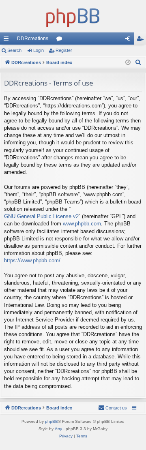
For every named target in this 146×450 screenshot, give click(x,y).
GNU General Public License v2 (41, 216)
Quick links (7, 40)
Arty (58, 428)
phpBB (51, 421)
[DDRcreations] (73, 16)
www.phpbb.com (82, 224)
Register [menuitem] (141, 40)
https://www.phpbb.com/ (32, 260)
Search (14, 50)
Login (38, 50)
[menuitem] (138, 62)
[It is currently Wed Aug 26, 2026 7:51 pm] (128, 62)
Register (64, 50)
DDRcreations (32, 38)
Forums (60, 40)
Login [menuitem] (129, 40)
